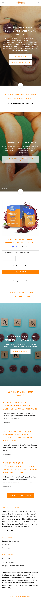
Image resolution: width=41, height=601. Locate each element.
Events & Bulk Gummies (10, 541)
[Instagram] (12, 530)
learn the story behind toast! (21, 159)
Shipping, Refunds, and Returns (13, 566)
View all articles (20, 496)
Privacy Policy (7, 559)
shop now (20, 56)
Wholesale (6, 544)
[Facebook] (3, 530)
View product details (20, 281)
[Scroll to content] (20, 85)
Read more (7, 423)
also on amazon (21, 62)
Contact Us (6, 548)
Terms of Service (8, 562)
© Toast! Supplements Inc (20, 596)
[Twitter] (7, 530)
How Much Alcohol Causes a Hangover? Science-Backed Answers (20, 405)
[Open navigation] (3, 3)
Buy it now (20, 272)
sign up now (20, 351)
